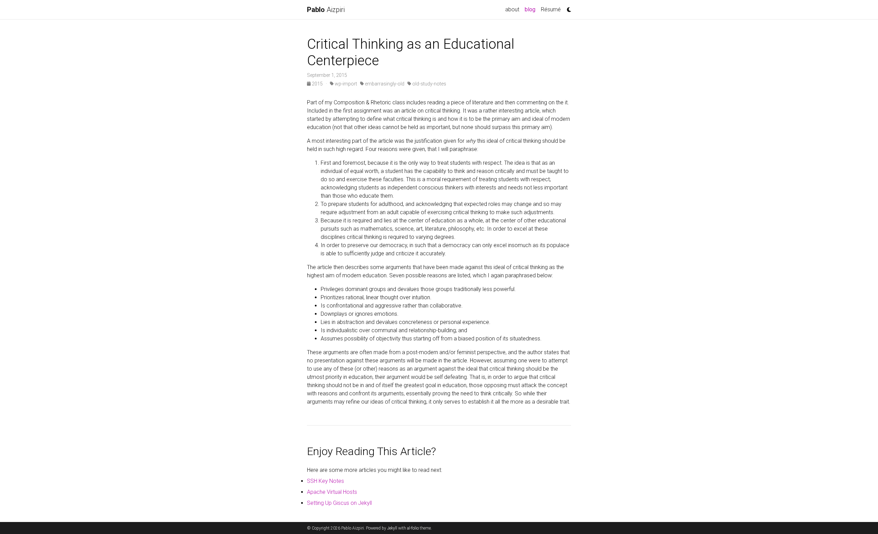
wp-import (345, 83)
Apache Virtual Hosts (332, 492)
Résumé (551, 9)
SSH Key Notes (325, 481)
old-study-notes (428, 83)
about (512, 9)
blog (531, 9)
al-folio (413, 528)
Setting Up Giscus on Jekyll (339, 503)
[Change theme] (567, 7)
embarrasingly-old (384, 83)
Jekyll (392, 528)
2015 (317, 83)
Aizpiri (326, 9)
